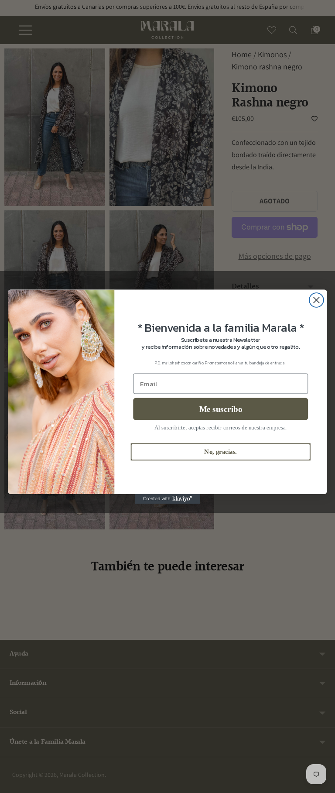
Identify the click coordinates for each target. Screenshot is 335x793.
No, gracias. (220, 451)
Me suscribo (220, 408)
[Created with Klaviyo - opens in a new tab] (167, 498)
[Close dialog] (316, 300)
